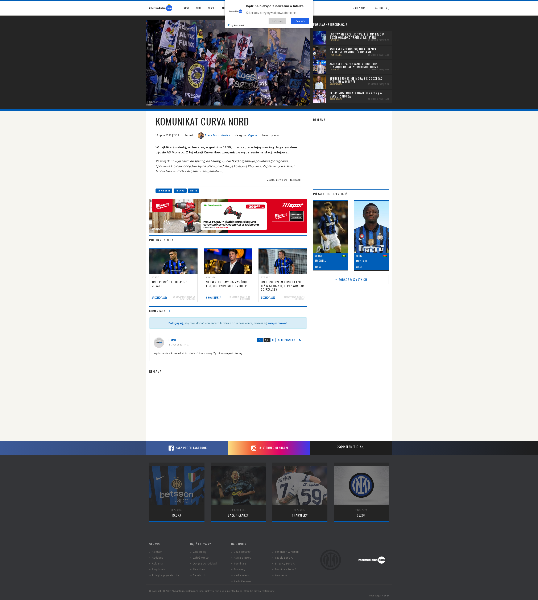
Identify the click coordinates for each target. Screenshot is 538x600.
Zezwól (300, 20)
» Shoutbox (198, 569)
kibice (193, 190)
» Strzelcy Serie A (283, 563)
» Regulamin (157, 569)
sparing (180, 190)
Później (277, 20)
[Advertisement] (228, 407)
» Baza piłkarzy (241, 551)
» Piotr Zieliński (241, 581)
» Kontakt (155, 551)
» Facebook (198, 575)
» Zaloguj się (198, 551)
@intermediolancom (273, 447)
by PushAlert (237, 25)
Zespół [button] (212, 8)
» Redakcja (156, 557)
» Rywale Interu (241, 557)
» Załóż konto (199, 557)
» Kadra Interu (240, 575)
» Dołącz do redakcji (203, 563)
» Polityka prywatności (164, 575)
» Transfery (238, 569)
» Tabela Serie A (282, 557)
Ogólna (252, 135)
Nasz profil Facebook (191, 447)
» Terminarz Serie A (284, 569)
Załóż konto (361, 8)
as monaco (163, 190)
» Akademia (279, 575)
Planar (385, 595)
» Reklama (156, 563)
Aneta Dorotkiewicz (217, 135)
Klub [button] (199, 8)
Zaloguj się (382, 8)
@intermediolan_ (352, 446)
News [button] (187, 8)
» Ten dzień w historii (285, 551)
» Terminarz (238, 563)
